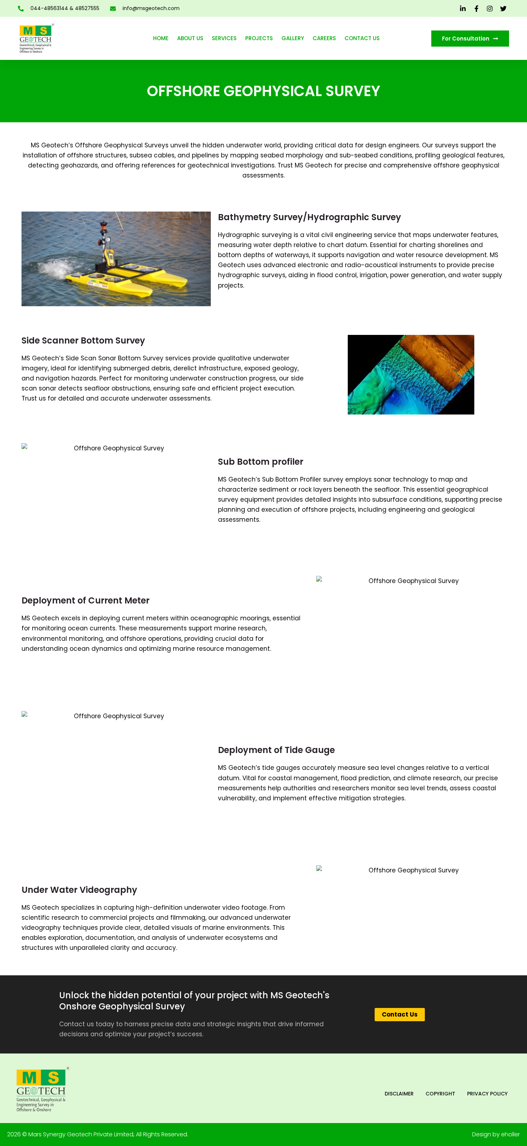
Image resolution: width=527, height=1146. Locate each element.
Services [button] (224, 38)
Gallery (292, 38)
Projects (259, 38)
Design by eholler (496, 1134)
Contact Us (362, 38)
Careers (324, 38)
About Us (190, 38)
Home (160, 38)
